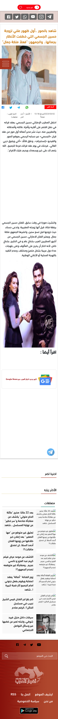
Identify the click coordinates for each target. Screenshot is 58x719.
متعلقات (49, 503)
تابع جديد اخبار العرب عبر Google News (21, 379)
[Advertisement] (29, 191)
